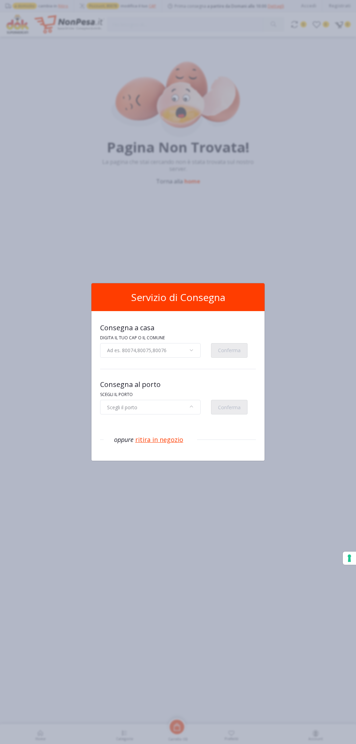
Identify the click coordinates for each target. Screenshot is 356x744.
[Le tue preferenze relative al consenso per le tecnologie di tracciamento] (349, 558)
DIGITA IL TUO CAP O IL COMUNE (132, 337)
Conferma (229, 350)
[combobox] (150, 350)
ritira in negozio (159, 439)
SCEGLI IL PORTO (116, 394)
